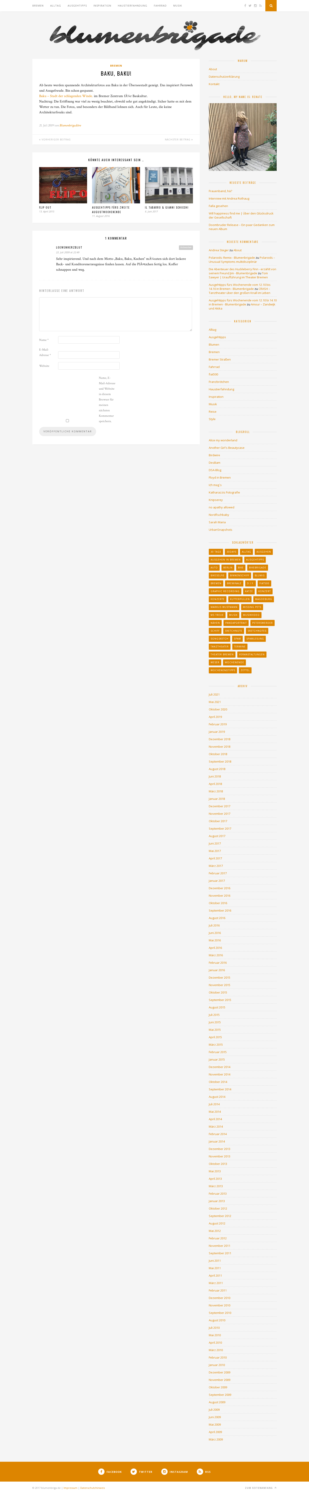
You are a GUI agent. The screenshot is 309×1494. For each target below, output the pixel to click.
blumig (260, 575)
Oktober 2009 (218, 1387)
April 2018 (215, 784)
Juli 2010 (214, 1328)
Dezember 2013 (219, 1149)
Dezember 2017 (219, 806)
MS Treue (217, 615)
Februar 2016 (218, 963)
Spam (237, 638)
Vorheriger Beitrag (56, 139)
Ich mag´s (215, 485)
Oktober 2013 (218, 1164)
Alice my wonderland (223, 440)
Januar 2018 (217, 799)
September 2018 (220, 761)
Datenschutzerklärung (224, 76)
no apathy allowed (221, 507)
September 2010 (220, 1313)
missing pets (252, 607)
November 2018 (219, 747)
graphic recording (225, 591)
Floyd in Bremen (220, 477)
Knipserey (216, 500)
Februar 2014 (218, 1134)
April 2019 (215, 717)
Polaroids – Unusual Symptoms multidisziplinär (242, 260)
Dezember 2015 (219, 977)
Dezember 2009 (219, 1372)
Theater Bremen (222, 654)
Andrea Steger (219, 250)
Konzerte (218, 599)
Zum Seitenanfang (259, 1487)
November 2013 (219, 1156)
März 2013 (216, 1186)
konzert (264, 591)
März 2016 (216, 955)
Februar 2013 (218, 1193)
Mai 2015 (215, 1030)
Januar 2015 (217, 1059)
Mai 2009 (215, 1424)
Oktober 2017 (218, 821)
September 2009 (220, 1395)
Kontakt (214, 84)
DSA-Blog (215, 470)
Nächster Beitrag (178, 139)
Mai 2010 (215, 1335)
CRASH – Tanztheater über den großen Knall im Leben (239, 291)
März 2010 (216, 1350)
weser (215, 662)
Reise (212, 412)
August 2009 (217, 1402)
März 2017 (216, 866)
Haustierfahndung (132, 5)
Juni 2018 (215, 776)
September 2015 (220, 1000)
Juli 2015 (214, 1015)
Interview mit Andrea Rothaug (229, 198)
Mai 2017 (215, 851)
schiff (215, 630)
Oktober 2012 (218, 1208)
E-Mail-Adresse (45, 352)
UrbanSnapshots (220, 530)
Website (44, 366)
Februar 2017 (218, 873)
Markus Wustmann (224, 607)
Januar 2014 (217, 1141)
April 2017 (215, 858)
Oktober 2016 (218, 903)
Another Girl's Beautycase (227, 448)
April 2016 (215, 948)
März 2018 (216, 791)
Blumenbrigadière (70, 125)
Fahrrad (160, 5)
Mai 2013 (215, 1171)
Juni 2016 (215, 933)
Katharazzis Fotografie (224, 492)
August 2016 (217, 918)
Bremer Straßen (220, 359)
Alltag (55, 5)
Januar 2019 (217, 732)
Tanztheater (220, 646)
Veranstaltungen (252, 654)
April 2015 (215, 1037)
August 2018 (217, 769)
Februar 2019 (218, 724)
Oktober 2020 (218, 709)
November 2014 (219, 1074)
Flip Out (45, 207)
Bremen (38, 5)
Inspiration (102, 5)
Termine (240, 646)
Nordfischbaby (219, 515)
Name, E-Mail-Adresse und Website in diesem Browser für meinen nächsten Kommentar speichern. (107, 399)
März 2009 (216, 1439)
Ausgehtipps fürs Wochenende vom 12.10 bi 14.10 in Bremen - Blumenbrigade (243, 302)
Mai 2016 (215, 940)
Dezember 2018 (219, 739)
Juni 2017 (215, 843)
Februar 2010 (218, 1357)
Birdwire (214, 455)
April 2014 (215, 1119)
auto (214, 567)
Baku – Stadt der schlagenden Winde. (66, 96)
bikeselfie (218, 575)
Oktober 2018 (218, 754)
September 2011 (220, 1253)
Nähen (215, 622)
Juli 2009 (214, 1410)
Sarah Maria (217, 522)
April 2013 (215, 1179)
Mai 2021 (215, 702)
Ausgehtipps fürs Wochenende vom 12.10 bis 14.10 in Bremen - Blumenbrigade (240, 287)
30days (231, 551)
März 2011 (216, 1283)
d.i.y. (250, 583)
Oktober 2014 (218, 1082)
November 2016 (219, 896)
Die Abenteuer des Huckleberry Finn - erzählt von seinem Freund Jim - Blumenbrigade (242, 271)
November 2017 (219, 814)
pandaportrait (236, 622)
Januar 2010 (217, 1365)
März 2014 (216, 1126)
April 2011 (215, 1275)
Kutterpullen (240, 599)
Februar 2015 (218, 1052)
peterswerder (262, 622)
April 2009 (215, 1432)
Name (44, 340)
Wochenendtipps (223, 670)
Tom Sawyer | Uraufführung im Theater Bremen (238, 275)
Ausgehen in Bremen (226, 559)
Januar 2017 (217, 881)
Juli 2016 (214, 925)
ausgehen (264, 551)
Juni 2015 (215, 1022)
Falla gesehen (218, 206)
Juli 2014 (214, 1104)
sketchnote (233, 630)
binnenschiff (239, 575)
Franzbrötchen (219, 382)
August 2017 (217, 836)
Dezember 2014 (219, 1067)
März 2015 (216, 1045)
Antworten (186, 247)
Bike (241, 567)
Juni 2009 (215, 1417)
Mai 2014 (215, 1112)
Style (212, 419)
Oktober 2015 (218, 992)
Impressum (70, 1487)
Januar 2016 (217, 970)
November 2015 (219, 985)
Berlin (228, 567)
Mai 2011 (215, 1268)
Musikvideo (251, 615)
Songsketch (219, 638)
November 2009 (219, 1380)
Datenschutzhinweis (92, 1487)
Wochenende (234, 662)
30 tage (216, 551)
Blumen (214, 344)
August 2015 (217, 1007)
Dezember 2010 (219, 1298)
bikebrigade (257, 567)
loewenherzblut (69, 247)
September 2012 (220, 1216)
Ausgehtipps (77, 5)
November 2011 (219, 1246)
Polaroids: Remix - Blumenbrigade (232, 258)
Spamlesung (255, 638)
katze (249, 591)
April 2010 (215, 1342)
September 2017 (220, 828)
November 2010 (219, 1305)
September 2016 (220, 910)
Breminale (234, 583)
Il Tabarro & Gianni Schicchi (167, 207)
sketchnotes (257, 630)
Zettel (245, 670)
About (213, 69)
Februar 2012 (218, 1238)
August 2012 (217, 1223)
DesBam (214, 463)
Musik (177, 5)
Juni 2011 (215, 1261)
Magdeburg (263, 599)
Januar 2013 (217, 1201)
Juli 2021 (214, 694)
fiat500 (213, 374)
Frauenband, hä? (220, 191)
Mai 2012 (215, 1231)
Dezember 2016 (219, 888)
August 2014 (217, 1097)
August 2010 (217, 1320)
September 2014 (220, 1089)
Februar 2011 (218, 1290)
